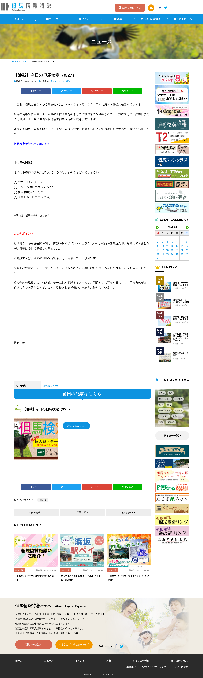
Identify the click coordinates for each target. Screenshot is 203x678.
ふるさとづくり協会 (62, 81)
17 (162, 250)
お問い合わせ (180, 666)
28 (182, 254)
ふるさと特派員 (152, 19)
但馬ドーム (177, 416)
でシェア (37, 91)
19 (172, 250)
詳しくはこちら (75, 425)
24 (162, 254)
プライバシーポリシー (155, 666)
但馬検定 (43, 500)
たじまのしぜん (185, 19)
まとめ (162, 393)
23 (158, 254)
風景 (171, 393)
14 (182, 246)
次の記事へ (128, 512)
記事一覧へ (82, 512)
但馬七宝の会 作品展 (180, 354)
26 (172, 254)
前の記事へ (37, 512)
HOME (15, 62)
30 (158, 258)
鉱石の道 (178, 410)
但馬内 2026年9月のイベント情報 (180, 284)
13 (177, 246)
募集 (119, 19)
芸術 (161, 405)
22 (186, 250)
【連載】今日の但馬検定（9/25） (47, 409)
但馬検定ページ (51, 385)
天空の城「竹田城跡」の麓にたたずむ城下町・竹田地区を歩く (180, 337)
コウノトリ (164, 416)
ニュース (53, 19)
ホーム (20, 19)
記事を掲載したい (131, 8)
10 (162, 246)
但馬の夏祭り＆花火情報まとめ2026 (181, 301)
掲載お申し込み (33, 644)
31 (162, 258)
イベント (86, 19)
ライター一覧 (171, 435)
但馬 (161, 422)
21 (182, 250)
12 (172, 246)
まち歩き (178, 399)
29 (186, 254)
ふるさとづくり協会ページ (73, 644)
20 (177, 250)
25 (167, 254)
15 (186, 246)
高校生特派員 (164, 410)
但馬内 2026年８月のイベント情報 (181, 318)
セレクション (164, 399)
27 (177, 254)
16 (158, 250)
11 (167, 246)
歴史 (169, 405)
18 (167, 250)
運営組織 (131, 666)
